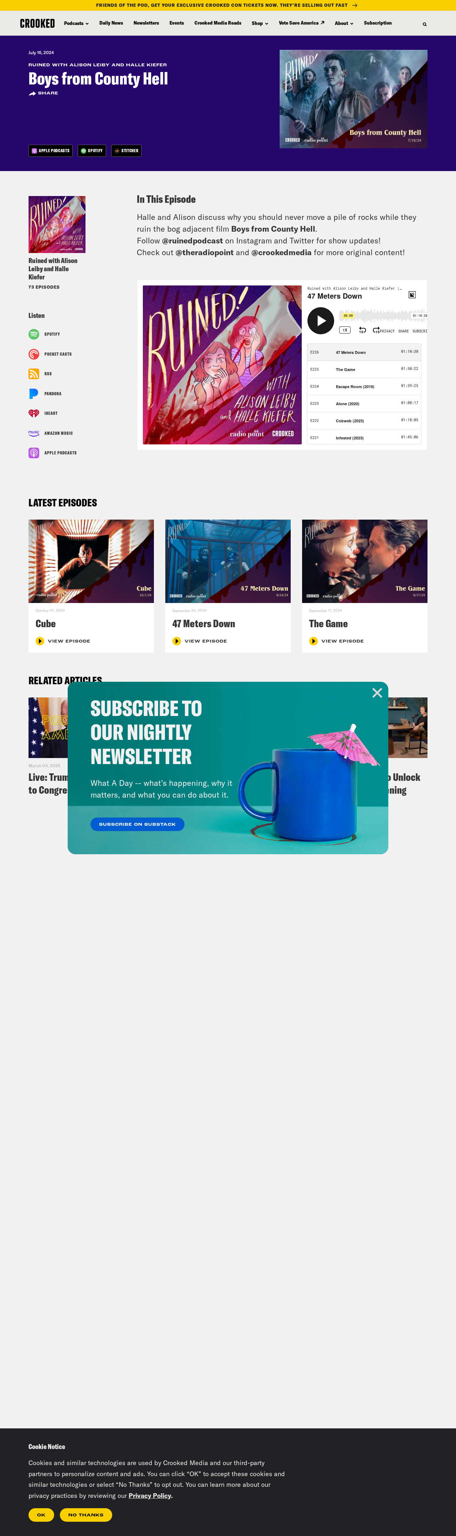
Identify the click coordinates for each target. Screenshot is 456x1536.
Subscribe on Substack (137, 825)
